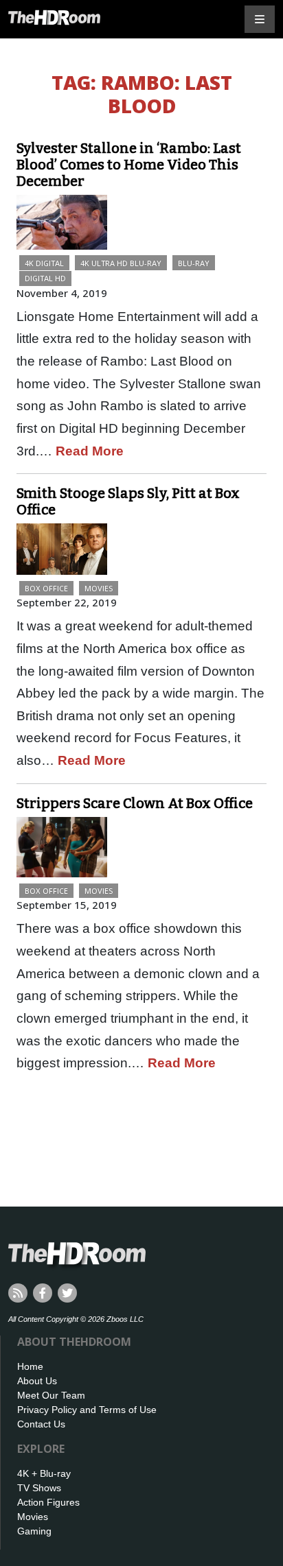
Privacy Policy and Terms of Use (87, 1409)
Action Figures (48, 1502)
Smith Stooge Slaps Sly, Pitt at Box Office (128, 501)
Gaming (34, 1531)
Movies (98, 588)
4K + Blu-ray (44, 1473)
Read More (90, 451)
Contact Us (41, 1424)
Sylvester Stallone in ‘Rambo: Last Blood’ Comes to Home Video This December (128, 164)
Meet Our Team (51, 1395)
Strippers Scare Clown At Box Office (134, 803)
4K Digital (44, 263)
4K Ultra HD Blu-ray (120, 263)
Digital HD (45, 278)
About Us (37, 1380)
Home (30, 1366)
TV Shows (39, 1487)
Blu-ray (194, 263)
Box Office (46, 588)
